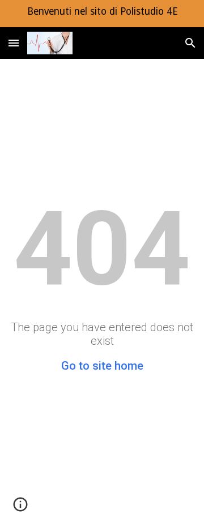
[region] (102, 13)
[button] (13, 42)
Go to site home (102, 365)
